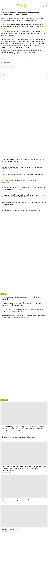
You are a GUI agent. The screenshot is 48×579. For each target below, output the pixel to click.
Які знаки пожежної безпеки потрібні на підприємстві (19, 180)
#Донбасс (2, 59)
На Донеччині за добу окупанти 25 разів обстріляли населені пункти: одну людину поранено (23, 310)
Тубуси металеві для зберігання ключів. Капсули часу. (19, 500)
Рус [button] (43, 6)
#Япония (11, 59)
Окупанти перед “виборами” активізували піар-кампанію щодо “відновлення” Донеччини (22, 168)
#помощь (7, 59)
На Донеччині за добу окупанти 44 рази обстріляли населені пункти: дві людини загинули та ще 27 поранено (23, 196)
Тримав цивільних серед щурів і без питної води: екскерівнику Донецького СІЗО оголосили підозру (24, 316)
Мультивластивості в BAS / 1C (11, 529)
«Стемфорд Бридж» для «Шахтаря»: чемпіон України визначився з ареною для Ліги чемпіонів (23, 160)
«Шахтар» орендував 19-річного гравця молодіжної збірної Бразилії (23, 175)
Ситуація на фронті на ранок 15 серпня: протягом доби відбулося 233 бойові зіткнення (21, 304)
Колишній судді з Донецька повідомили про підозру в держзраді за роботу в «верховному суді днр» (23, 188)
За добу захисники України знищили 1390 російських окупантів (22, 210)
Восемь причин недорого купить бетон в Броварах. (18, 437)
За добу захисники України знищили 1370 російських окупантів (21, 298)
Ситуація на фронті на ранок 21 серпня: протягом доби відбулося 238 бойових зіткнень (24, 203)
